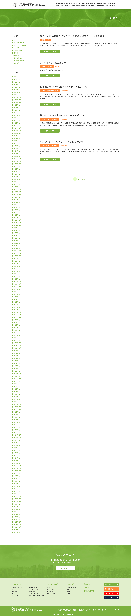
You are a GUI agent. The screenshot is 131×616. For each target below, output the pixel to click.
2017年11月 (18, 345)
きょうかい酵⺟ (19, 43)
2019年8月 (17, 292)
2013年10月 (18, 471)
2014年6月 (17, 450)
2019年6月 (17, 297)
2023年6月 (17, 174)
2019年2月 (17, 307)
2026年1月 (17, 95)
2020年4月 (17, 271)
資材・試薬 (32, 591)
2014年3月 (17, 458)
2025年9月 (17, 105)
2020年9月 (17, 258)
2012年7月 (17, 506)
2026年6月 (17, 82)
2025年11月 (18, 100)
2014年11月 (18, 437)
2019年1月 (17, 309)
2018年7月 (17, 325)
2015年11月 (18, 407)
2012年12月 (18, 496)
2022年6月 (17, 205)
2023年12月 (18, 159)
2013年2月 (17, 491)
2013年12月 (18, 466)
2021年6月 (17, 235)
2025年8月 (17, 107)
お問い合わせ (109, 593)
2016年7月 (17, 386)
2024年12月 (18, 128)
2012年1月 (17, 519)
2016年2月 (17, 399)
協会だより (18, 58)
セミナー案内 (15, 596)
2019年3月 (17, 304)
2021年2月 (17, 246)
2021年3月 (17, 243)
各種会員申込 (109, 589)
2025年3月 (17, 120)
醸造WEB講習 (33, 587)
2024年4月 (17, 148)
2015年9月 (17, 412)
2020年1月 (17, 279)
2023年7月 (17, 171)
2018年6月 (17, 327)
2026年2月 (17, 92)
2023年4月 (17, 179)
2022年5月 (17, 207)
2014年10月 (18, 440)
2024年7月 (17, 141)
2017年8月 (17, 353)
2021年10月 (18, 225)
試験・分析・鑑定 (34, 594)
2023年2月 (17, 184)
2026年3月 (17, 89)
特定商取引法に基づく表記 (67, 610)
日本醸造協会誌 (20, 61)
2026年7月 (17, 79)
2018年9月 (17, 320)
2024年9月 (17, 136)
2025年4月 (17, 118)
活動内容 (14, 591)
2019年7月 (17, 294)
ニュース (14, 594)
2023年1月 (17, 187)
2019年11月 (18, 284)
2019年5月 (17, 299)
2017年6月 (17, 358)
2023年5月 (17, 177)
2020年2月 (17, 276)
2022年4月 (17, 210)
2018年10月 (18, 317)
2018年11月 (18, 315)
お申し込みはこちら (64, 568)
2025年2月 (17, 123)
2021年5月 (17, 238)
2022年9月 (17, 197)
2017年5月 (17, 361)
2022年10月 (18, 194)
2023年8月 (17, 169)
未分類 (17, 63)
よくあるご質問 (51, 594)
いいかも (17, 48)
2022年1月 (17, 217)
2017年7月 (17, 356)
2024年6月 (17, 143)
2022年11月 (18, 192)
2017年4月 (17, 363)
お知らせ (69, 589)
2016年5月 (17, 391)
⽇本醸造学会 (18, 50)
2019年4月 (17, 302)
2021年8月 (17, 230)
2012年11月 (18, 499)
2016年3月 (17, 396)
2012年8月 (17, 504)
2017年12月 (18, 343)
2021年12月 (18, 220)
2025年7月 (17, 110)
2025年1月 (17, 125)
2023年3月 (17, 182)
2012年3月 (17, 514)
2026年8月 (17, 77)
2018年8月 (17, 322)
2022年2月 (17, 215)
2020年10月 (18, 256)
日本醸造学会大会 (72, 594)
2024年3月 (17, 151)
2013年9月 (17, 473)
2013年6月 (17, 481)
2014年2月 (17, 460)
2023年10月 (18, 164)
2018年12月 (18, 312)
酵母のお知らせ (51, 589)
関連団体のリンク (84, 610)
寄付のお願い (109, 585)
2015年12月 (18, 404)
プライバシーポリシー (100, 610)
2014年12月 (18, 435)
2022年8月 (17, 199)
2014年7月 (17, 448)
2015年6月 (17, 420)
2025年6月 (17, 113)
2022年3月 (17, 212)
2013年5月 (17, 483)
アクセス (14, 589)
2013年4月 (17, 486)
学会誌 (69, 591)
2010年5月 (17, 532)
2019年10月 (18, 287)
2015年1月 (17, 432)
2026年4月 (17, 87)
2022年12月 (18, 189)
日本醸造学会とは (72, 587)
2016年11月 (18, 376)
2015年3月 (17, 427)
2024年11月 (18, 130)
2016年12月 (18, 373)
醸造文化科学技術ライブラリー (37, 596)
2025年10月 (18, 102)
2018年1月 (17, 340)
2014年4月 (17, 455)
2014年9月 (17, 443)
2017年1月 (17, 371)
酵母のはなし (50, 591)
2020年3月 (17, 274)
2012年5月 (17, 509)
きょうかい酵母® (52, 584)
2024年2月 (17, 153)
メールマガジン (110, 598)
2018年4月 (17, 333)
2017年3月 (17, 366)
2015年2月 (17, 430)
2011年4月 (17, 530)
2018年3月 (17, 335)
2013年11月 (18, 468)
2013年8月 (17, 476)
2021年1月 (17, 248)
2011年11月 (18, 524)
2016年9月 (17, 381)
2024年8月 (17, 138)
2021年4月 (17, 240)
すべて (16, 40)
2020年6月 (17, 266)
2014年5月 (17, 453)
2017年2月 (17, 368)
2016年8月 (17, 384)
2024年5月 (17, 146)
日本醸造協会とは (17, 587)
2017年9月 (17, 350)
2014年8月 (17, 445)
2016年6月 (17, 389)
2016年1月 (17, 402)
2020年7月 (17, 263)
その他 (16, 53)
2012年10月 (18, 501)
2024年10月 (18, 133)
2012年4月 (17, 512)
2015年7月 (17, 417)
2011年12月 (18, 522)
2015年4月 (17, 425)
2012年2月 (17, 517)
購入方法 (49, 587)
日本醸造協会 (16, 584)
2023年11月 (18, 161)
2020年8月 (17, 261)
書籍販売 (87, 584)
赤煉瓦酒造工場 (89, 591)
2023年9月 (17, 166)
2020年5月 (17, 269)
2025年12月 (18, 97)
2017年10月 (18, 348)
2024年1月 (17, 156)
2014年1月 (17, 463)
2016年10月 (18, 379)
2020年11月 (18, 253)
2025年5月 (17, 115)
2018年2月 (17, 338)
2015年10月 (18, 409)
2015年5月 (17, 422)
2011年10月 (18, 527)
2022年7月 (17, 202)
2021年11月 (18, 223)
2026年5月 (17, 84)
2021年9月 (17, 228)
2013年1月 (17, 494)
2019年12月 (18, 281)
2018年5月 (17, 330)
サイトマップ (114, 610)
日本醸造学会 (71, 584)
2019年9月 (17, 289)
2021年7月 (17, 233)
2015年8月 (17, 414)
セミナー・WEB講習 (20, 45)
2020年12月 (18, 251)
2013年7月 (17, 478)
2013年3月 (17, 489)
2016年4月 (17, 394)
